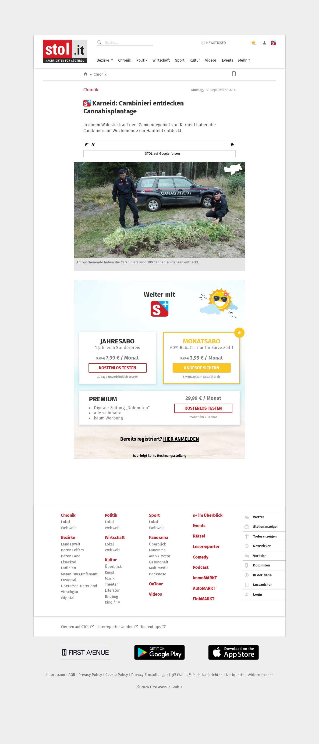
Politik (141, 60)
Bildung (111, 596)
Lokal (65, 522)
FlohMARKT (203, 599)
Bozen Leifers (72, 550)
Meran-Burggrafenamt (79, 574)
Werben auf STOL (75, 627)
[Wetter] (253, 43)
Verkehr (259, 556)
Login (257, 594)
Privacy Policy (90, 674)
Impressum (55, 674)
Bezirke (103, 60)
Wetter (258, 517)
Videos (210, 60)
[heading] (159, 107)
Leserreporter (206, 546)
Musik (109, 578)
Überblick (113, 566)
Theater (111, 584)
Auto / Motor (159, 556)
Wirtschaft (161, 60)
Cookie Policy (116, 674)
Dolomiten (261, 565)
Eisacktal (68, 562)
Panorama (158, 537)
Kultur (195, 60)
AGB (71, 674)
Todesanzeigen (265, 536)
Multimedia (159, 568)
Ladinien (68, 568)
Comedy (200, 557)
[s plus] (273, 42)
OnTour (156, 584)
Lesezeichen (263, 585)
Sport (179, 60)
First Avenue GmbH (166, 687)
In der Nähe (262, 575)
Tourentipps (151, 627)
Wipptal (67, 598)
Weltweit (68, 528)
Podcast (201, 567)
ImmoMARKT (205, 578)
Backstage (157, 574)
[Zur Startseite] (85, 74)
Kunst (109, 572)
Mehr (242, 60)
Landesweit (70, 544)
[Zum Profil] (264, 42)
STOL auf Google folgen (162, 154)
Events (227, 60)
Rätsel (199, 536)
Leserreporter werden (114, 627)
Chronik (124, 60)
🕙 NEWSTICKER (213, 43)
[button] (234, 73)
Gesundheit (158, 562)
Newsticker (262, 546)
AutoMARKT (204, 588)
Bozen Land (71, 556)
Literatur (112, 590)
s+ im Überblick (208, 515)
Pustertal (68, 580)
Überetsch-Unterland (79, 586)
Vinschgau (69, 592)
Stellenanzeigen (266, 526)
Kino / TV (112, 602)
